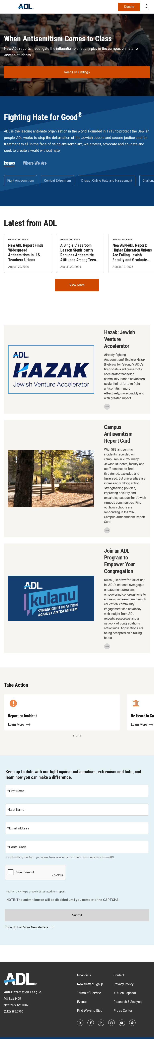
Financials (84, 975)
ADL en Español (124, 993)
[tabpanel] (77, 180)
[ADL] (25, 8)
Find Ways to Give (89, 1011)
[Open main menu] (8, 6)
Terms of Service (89, 993)
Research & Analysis (127, 1002)
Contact (118, 975)
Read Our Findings (77, 72)
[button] (147, 6)
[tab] (9, 163)
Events (82, 1002)
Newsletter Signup (90, 984)
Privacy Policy (123, 984)
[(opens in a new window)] (80, 1023)
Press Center (122, 1011)
